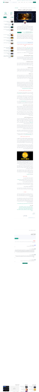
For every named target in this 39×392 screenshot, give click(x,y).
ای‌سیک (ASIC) (19, 93)
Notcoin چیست (28, 174)
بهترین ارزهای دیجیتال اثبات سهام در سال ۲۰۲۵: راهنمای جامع (7, 48)
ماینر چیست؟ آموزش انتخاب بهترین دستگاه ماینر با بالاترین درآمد (25, 207)
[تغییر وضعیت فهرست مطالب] (31, 42)
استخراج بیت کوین (28, 48)
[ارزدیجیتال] (6, 2)
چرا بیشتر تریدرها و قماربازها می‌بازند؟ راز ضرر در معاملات (7, 53)
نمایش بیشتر (25, 263)
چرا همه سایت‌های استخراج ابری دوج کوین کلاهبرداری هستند (23, 203)
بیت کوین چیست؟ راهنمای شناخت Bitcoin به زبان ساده (7, 37)
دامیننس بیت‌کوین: (32, 0)
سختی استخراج (31, 122)
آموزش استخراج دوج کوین (28, 134)
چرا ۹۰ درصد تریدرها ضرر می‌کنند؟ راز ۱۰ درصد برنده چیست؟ (7, 21)
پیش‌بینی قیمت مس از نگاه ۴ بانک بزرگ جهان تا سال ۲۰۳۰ (7, 29)
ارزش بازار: (25, 0)
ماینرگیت (32, 56)
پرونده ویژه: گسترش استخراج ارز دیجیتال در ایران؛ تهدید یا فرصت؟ (25, 208)
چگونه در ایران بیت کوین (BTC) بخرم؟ (7, 42)
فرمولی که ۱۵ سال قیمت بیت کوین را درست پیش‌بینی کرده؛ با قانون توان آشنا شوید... (7, 56)
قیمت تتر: (20, 0)
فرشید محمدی (33, 245)
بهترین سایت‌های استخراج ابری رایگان (26, 88)
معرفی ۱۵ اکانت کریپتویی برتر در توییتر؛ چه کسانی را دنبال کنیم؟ (7, 24)
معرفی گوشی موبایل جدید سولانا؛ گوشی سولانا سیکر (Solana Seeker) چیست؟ (24, 210)
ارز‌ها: (35, 0)
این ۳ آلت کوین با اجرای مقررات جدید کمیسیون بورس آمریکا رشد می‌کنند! (7, 27)
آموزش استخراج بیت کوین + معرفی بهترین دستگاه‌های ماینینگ (25, 206)
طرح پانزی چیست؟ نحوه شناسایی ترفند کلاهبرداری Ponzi (7, 40)
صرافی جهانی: (28, 0)
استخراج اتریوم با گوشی (23, 101)
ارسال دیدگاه (16, 238)
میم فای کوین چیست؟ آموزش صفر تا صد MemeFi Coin (31, 390)
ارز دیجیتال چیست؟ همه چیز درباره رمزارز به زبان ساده (7, 35)
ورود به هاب (5, 17)
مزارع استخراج (19, 179)
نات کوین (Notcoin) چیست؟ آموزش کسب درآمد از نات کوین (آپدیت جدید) (7, 50)
